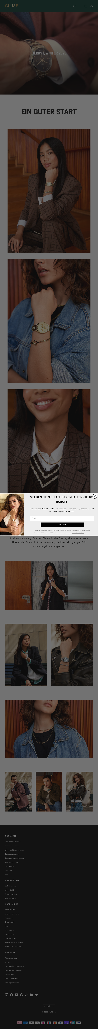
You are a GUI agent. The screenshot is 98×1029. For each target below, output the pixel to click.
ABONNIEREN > (62, 525)
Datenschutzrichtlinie (78, 533)
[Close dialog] (95, 496)
